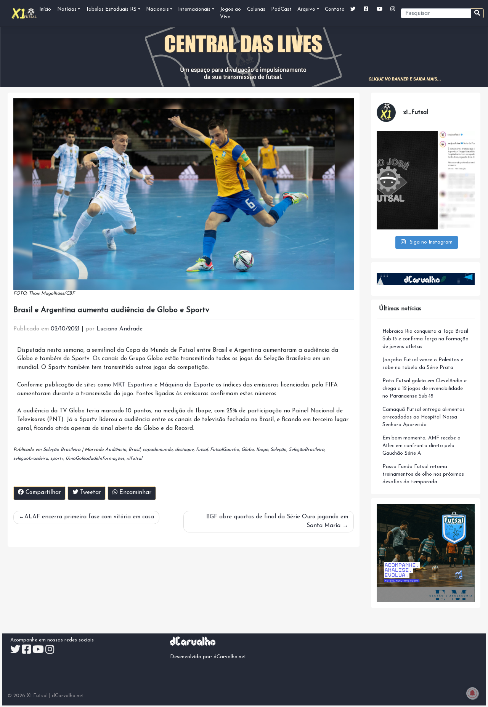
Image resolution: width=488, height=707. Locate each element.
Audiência (115, 449)
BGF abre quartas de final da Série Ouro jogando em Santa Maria (277, 521)
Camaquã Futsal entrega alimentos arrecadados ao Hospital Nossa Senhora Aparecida (423, 417)
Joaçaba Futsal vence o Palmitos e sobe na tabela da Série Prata (422, 364)
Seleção (278, 449)
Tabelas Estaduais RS (111, 9)
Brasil (134, 449)
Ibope (262, 449)
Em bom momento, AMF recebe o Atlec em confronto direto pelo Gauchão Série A (421, 446)
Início (45, 9)
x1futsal (134, 458)
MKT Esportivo (132, 385)
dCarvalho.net (230, 656)
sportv (56, 458)
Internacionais (194, 9)
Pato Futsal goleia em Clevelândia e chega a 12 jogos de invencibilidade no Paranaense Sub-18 (424, 388)
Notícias (67, 9)
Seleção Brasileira (61, 449)
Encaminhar (134, 492)
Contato (335, 9)
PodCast (281, 9)
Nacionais (157, 9)
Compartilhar (42, 492)
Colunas (256, 9)
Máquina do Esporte (186, 385)
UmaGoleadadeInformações (95, 458)
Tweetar (89, 492)
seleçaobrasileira (30, 458)
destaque (184, 449)
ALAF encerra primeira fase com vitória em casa (89, 517)
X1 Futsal (37, 695)
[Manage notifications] (472, 693)
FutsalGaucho (224, 449)
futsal (202, 449)
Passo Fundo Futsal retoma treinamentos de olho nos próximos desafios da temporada (423, 474)
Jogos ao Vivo (230, 13)
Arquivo (306, 9)
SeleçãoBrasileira (306, 449)
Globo (247, 449)
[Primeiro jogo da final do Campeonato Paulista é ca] (426, 180)
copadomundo (158, 449)
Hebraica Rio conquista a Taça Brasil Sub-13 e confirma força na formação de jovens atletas (425, 339)
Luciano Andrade (119, 329)
